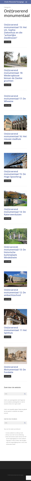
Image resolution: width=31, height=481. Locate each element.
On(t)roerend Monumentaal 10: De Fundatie (15, 369)
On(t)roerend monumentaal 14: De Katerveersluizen (15, 212)
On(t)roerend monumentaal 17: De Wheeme (15, 98)
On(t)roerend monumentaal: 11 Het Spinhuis (15, 330)
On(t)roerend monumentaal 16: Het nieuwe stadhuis (15, 136)
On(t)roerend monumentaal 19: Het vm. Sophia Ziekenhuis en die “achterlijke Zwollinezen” (15, 31)
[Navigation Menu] (26, 2)
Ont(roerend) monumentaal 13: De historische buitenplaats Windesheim (15, 252)
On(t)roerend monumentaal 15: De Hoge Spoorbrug (15, 174)
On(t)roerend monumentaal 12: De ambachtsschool (15, 292)
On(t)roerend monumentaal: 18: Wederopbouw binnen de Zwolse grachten (13, 75)
